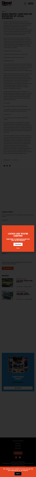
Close (18, 248)
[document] (18, 238)
